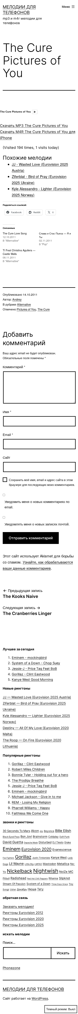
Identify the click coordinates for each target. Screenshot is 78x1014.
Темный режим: (56, 1009)
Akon (35, 831)
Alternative (24, 304)
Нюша (32, 889)
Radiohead (18, 878)
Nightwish (45, 871)
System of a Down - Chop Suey (36, 663)
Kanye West (59, 857)
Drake (67, 842)
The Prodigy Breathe (28, 780)
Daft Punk (64, 836)
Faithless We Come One (30, 813)
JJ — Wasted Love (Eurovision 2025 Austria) (37, 697)
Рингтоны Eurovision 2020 (23, 919)
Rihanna (53, 878)
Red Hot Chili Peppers (37, 878)
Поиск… (9, 942)
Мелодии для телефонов (33, 989)
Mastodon (49, 864)
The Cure (44, 309)
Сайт (6, 457)
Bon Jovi (26, 836)
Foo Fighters (8, 858)
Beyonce (49, 831)
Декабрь (22, 889)
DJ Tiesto (57, 842)
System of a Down (38, 883)
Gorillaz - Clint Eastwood (31, 674)
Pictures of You (26, 309)
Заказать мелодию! (18, 906)
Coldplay (53, 836)
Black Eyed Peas (11, 836)
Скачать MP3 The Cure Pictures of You (34, 125)
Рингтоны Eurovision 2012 (23, 913)
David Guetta (13, 842)
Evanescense (61, 849)
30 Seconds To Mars (16, 831)
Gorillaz (23, 857)
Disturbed (45, 842)
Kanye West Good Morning (32, 679)
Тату (40, 889)
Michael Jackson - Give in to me (36, 797)
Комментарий (14, 366)
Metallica (63, 864)
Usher (13, 889)
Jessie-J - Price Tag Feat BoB (34, 668)
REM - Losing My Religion (31, 802)
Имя (7, 411)
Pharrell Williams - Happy (31, 808)
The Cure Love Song (15, 233)
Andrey (17, 299)
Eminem (11, 849)
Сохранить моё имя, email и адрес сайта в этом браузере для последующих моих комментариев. (42, 482)
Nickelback (19, 871)
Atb (41, 831)
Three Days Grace (59, 884)
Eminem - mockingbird (29, 658)
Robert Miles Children (28, 769)
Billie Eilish (63, 831)
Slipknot (64, 878)
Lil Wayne (16, 864)
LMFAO (38, 864)
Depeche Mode (31, 842)
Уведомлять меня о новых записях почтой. (37, 524)
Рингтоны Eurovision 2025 (23, 925)
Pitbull (6, 878)
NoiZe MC (66, 871)
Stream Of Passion (14, 883)
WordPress (40, 998)
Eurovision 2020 (36, 849)
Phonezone (11, 968)
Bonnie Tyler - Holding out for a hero (40, 775)
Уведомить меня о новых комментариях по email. (37, 504)
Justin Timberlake (41, 857)
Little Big (29, 864)
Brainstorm (40, 836)
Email (8, 434)
